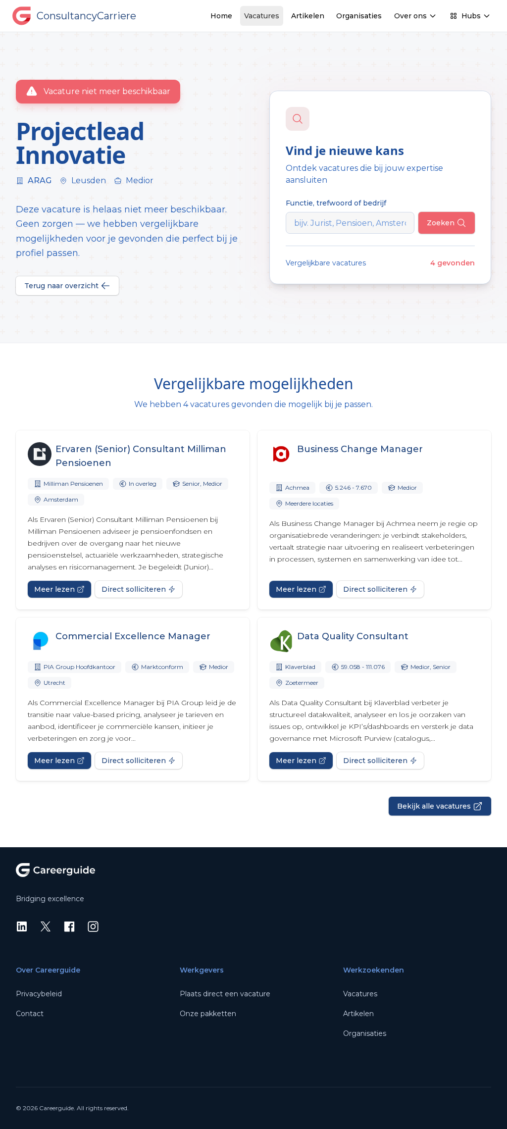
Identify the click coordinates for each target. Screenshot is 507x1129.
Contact (30, 1013)
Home (221, 15)
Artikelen (307, 15)
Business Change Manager (360, 449)
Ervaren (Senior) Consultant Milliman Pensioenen (140, 456)
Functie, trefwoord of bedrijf (336, 203)
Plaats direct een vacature (225, 993)
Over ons (410, 15)
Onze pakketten (208, 1013)
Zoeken (441, 222)
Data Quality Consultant (352, 636)
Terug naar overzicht (61, 285)
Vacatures (261, 15)
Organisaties (359, 15)
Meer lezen (54, 589)
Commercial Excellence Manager (132, 636)
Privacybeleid (39, 993)
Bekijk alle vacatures (434, 806)
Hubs (471, 15)
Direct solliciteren (133, 589)
